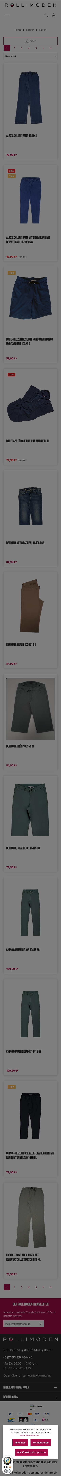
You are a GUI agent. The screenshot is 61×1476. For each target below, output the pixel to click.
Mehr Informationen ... (30, 1435)
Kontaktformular (39, 1375)
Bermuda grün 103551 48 (20, 746)
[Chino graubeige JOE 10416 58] (30, 912)
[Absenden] (40, 1323)
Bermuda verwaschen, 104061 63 (25, 543)
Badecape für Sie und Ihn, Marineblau (27, 441)
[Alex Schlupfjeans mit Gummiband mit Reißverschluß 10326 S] (30, 200)
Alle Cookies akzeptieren (31, 1452)
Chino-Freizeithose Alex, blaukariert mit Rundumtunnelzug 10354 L (30, 1155)
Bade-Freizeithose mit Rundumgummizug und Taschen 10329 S (29, 341)
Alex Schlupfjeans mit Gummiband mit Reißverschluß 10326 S (28, 240)
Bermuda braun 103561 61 (21, 645)
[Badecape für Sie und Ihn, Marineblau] (30, 403)
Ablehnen (20, 1442)
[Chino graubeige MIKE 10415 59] (30, 1014)
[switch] (7, 1471)
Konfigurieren (41, 1442)
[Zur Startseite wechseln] (30, 5)
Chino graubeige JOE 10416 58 (22, 950)
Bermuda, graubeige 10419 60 (23, 848)
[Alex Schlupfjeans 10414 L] (30, 98)
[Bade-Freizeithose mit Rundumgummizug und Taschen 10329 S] (30, 302)
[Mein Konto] (53, 15)
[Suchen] (46, 15)
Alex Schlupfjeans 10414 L (21, 136)
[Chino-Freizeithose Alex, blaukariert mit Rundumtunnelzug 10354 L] (30, 1116)
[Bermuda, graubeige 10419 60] (30, 810)
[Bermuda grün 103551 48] (30, 709)
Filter (32, 41)
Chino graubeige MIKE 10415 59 (23, 1051)
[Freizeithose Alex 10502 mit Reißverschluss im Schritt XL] (30, 1217)
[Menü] (6, 15)
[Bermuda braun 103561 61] (30, 607)
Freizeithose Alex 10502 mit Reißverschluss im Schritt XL (23, 1257)
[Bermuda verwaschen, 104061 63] (30, 505)
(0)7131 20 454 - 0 (18, 1357)
